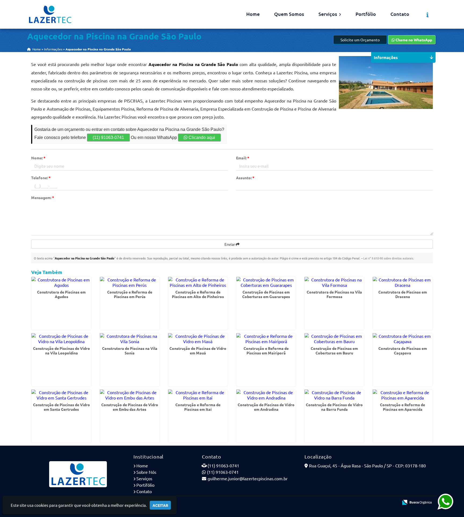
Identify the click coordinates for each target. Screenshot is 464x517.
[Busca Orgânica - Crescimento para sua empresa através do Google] (417, 501)
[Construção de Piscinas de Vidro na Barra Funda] (334, 395)
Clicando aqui (201, 137)
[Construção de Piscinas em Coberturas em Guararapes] (266, 282)
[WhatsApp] (445, 501)
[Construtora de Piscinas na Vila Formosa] (334, 282)
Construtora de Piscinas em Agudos (61, 294)
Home (253, 14)
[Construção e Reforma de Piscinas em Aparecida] (402, 395)
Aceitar (160, 505)
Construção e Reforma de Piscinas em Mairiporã (266, 350)
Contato (399, 14)
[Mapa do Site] (341, 502)
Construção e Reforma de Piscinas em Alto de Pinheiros (198, 294)
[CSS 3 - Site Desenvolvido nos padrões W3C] (373, 502)
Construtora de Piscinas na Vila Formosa (334, 294)
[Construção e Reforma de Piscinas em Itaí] (198, 395)
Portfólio (366, 14)
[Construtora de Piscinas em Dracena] (402, 282)
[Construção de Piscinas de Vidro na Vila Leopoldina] (61, 338)
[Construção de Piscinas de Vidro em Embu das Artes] (130, 395)
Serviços (328, 14)
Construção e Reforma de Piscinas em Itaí (197, 407)
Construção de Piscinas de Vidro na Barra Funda (334, 407)
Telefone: (40, 177)
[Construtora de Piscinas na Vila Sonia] (130, 338)
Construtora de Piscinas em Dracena (402, 294)
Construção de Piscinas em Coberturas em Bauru (334, 350)
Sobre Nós (146, 472)
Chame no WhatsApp (413, 39)
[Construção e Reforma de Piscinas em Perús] (130, 282)
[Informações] (427, 14)
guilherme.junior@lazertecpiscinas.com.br (248, 478)
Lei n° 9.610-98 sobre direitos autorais (388, 258)
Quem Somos (289, 14)
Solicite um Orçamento (360, 39)
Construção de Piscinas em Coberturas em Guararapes (266, 294)
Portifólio (145, 484)
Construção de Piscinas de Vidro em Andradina (266, 407)
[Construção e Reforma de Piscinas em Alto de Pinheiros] (198, 282)
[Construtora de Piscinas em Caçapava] (402, 338)
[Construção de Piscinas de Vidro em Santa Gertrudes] (61, 395)
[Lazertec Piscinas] (78, 474)
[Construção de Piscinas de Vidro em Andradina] (266, 395)
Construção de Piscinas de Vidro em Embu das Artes (129, 407)
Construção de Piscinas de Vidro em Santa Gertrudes (61, 407)
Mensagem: (42, 197)
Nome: (38, 157)
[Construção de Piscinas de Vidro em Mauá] (198, 338)
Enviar (230, 244)
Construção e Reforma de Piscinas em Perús (129, 294)
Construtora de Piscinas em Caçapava (402, 350)
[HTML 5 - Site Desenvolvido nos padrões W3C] (355, 502)
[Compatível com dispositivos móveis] (392, 502)
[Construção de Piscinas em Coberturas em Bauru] (334, 338)
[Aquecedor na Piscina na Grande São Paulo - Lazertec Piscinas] (50, 14)
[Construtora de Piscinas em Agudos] (61, 282)
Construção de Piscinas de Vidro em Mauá (197, 350)
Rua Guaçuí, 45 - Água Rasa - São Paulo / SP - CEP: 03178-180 (367, 465)
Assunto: (245, 177)
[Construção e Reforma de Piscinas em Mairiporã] (266, 338)
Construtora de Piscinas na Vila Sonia (129, 350)
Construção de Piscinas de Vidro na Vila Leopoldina (61, 350)
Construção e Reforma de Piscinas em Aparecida (402, 407)
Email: (242, 157)
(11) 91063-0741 (108, 137)
